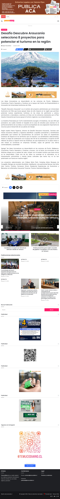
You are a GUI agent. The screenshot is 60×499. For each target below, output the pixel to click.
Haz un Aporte (30, 465)
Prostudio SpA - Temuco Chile (52, 494)
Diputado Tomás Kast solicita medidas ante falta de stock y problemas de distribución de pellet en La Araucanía (29, 292)
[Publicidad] (30, 7)
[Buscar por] (2, 21)
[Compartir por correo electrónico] (17, 187)
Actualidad (37, 209)
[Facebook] (10, 187)
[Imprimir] (21, 187)
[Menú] (58, 21)
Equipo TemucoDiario (6, 45)
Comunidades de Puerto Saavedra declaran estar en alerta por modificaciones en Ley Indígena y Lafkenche (10, 272)
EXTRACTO (24, 259)
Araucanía (4, 29)
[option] (17, 227)
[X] (14, 187)
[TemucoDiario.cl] (9, 21)
